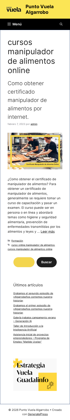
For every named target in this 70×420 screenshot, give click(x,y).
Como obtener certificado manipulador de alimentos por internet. (27, 100)
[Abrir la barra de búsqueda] (61, 24)
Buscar (46, 262)
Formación (17, 240)
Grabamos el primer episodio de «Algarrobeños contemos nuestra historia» (32, 309)
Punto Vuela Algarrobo (40, 9)
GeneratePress (38, 414)
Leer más (48, 231)
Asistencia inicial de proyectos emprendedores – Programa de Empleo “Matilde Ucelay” (31, 338)
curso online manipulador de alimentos (33, 245)
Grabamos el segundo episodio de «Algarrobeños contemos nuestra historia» (33, 297)
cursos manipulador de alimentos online (30, 249)
